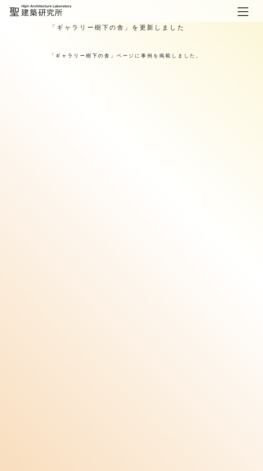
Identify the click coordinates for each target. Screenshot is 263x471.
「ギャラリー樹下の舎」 (83, 55)
